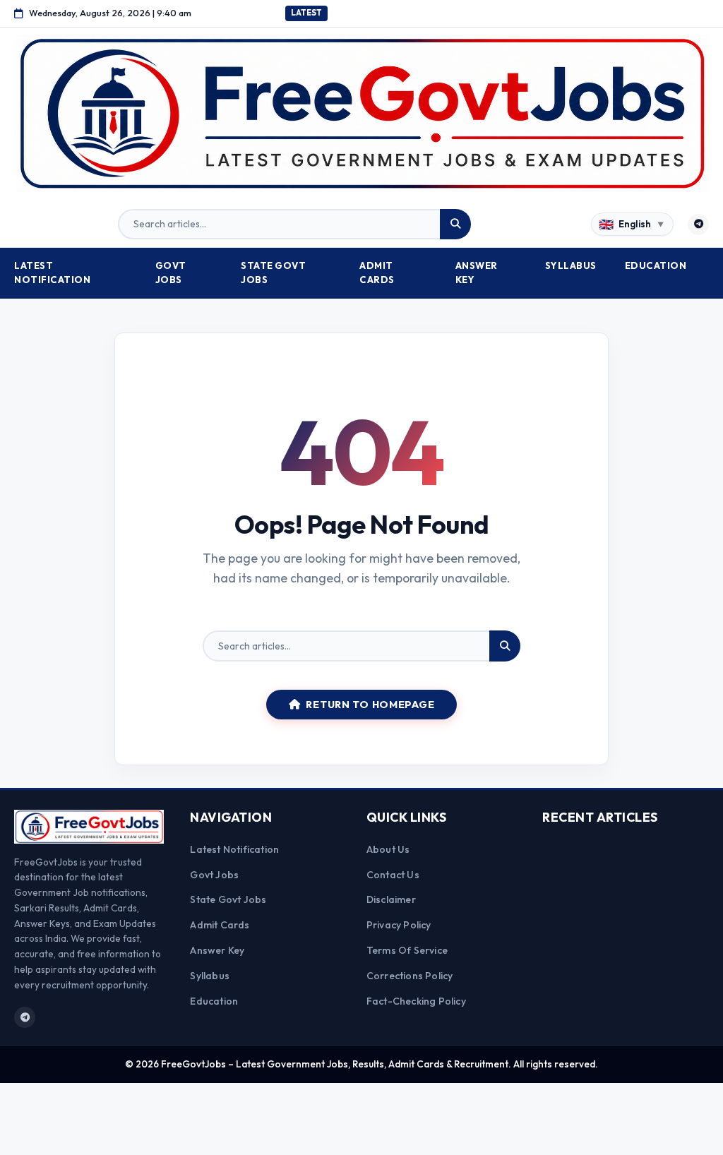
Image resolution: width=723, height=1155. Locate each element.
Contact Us (392, 874)
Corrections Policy (409, 975)
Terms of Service (407, 950)
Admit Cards (377, 272)
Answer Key (476, 272)
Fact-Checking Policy (416, 1001)
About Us (388, 849)
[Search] (455, 224)
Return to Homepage (370, 704)
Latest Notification (52, 272)
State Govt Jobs (273, 272)
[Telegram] (698, 224)
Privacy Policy (398, 924)
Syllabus (571, 265)
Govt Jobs (170, 272)
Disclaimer (391, 899)
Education (656, 265)
